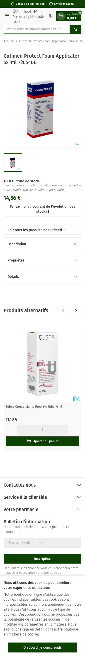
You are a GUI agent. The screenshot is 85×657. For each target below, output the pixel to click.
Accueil (9, 41)
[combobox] (37, 29)
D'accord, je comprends (42, 647)
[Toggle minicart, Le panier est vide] (61, 16)
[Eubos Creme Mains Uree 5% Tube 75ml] (42, 363)
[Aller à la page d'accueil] (30, 16)
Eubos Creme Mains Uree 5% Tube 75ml (34, 407)
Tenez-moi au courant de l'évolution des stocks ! (42, 209)
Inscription (42, 559)
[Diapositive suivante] (75, 310)
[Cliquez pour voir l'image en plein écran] (42, 109)
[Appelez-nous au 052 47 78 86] (51, 16)
